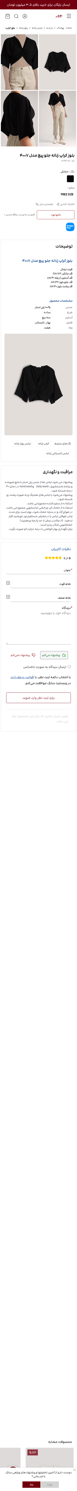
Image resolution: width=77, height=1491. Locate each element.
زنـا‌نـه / (47, 28)
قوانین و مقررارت (22, 677)
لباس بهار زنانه (22, 443)
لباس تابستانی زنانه (57, 453)
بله (31, 1484)
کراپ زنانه (43, 443)
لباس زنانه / (35, 28)
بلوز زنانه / (21, 28)
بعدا (49, 1484)
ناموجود (56, 215)
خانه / (68, 28)
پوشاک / (58, 28)
